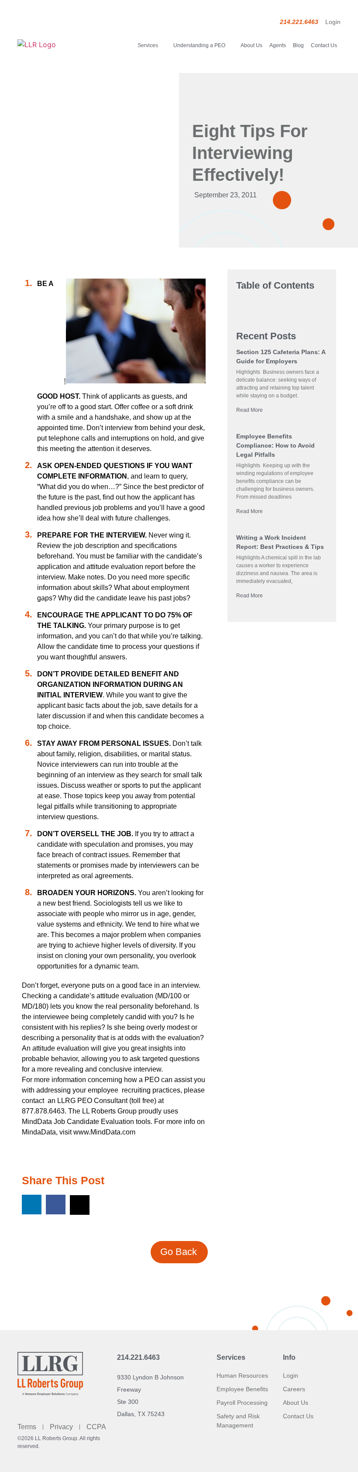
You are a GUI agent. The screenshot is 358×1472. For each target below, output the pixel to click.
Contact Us (324, 45)
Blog (298, 45)
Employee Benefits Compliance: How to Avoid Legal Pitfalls (275, 445)
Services (148, 45)
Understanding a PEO (199, 45)
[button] (31, 1204)
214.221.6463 (138, 1357)
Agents (277, 45)
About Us (251, 45)
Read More (249, 410)
